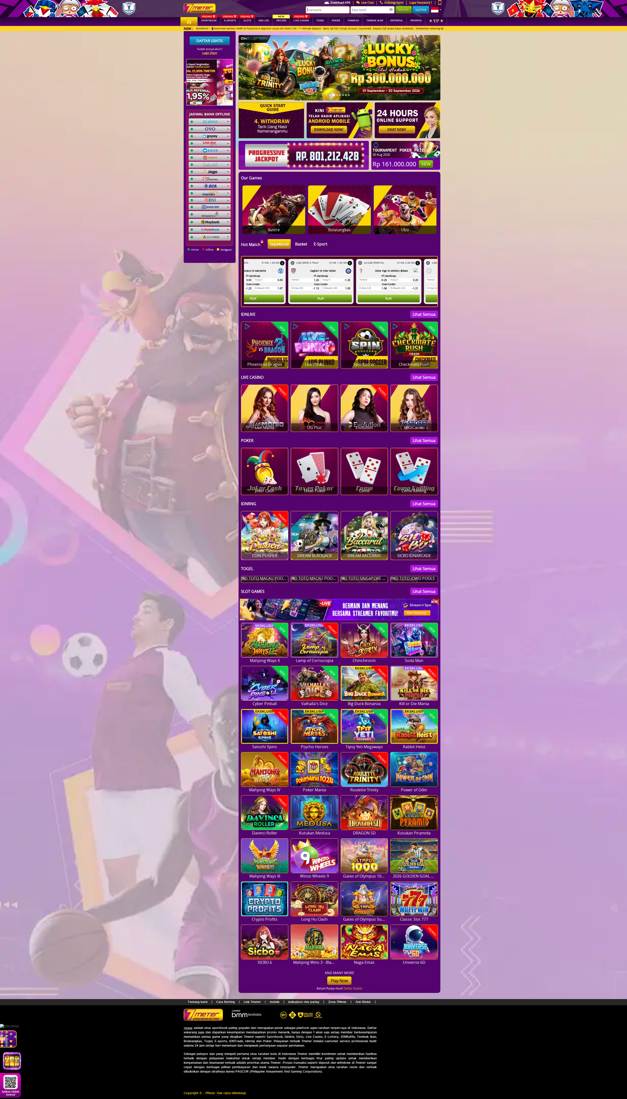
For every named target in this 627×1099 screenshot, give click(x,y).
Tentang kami (197, 1001)
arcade (281, 19)
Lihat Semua (424, 314)
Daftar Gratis (209, 40)
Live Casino (301, 19)
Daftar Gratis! (353, 988)
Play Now (339, 980)
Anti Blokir (363, 1001)
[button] (436, 9)
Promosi (416, 20)
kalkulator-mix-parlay (303, 1001)
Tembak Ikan (374, 20)
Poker (336, 20)
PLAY (276, 298)
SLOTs (246, 19)
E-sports (229, 19)
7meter (188, 1028)
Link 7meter (252, 1001)
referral (396, 20)
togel (320, 20)
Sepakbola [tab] (279, 244)
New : (188, 28)
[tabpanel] (340, 281)
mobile (274, 1001)
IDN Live (264, 20)
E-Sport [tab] (320, 244)
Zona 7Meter (337, 1001)
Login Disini (209, 53)
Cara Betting (225, 1001)
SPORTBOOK (209, 19)
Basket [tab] (301, 244)
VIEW (426, 164)
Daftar (420, 10)
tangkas (353, 20)
